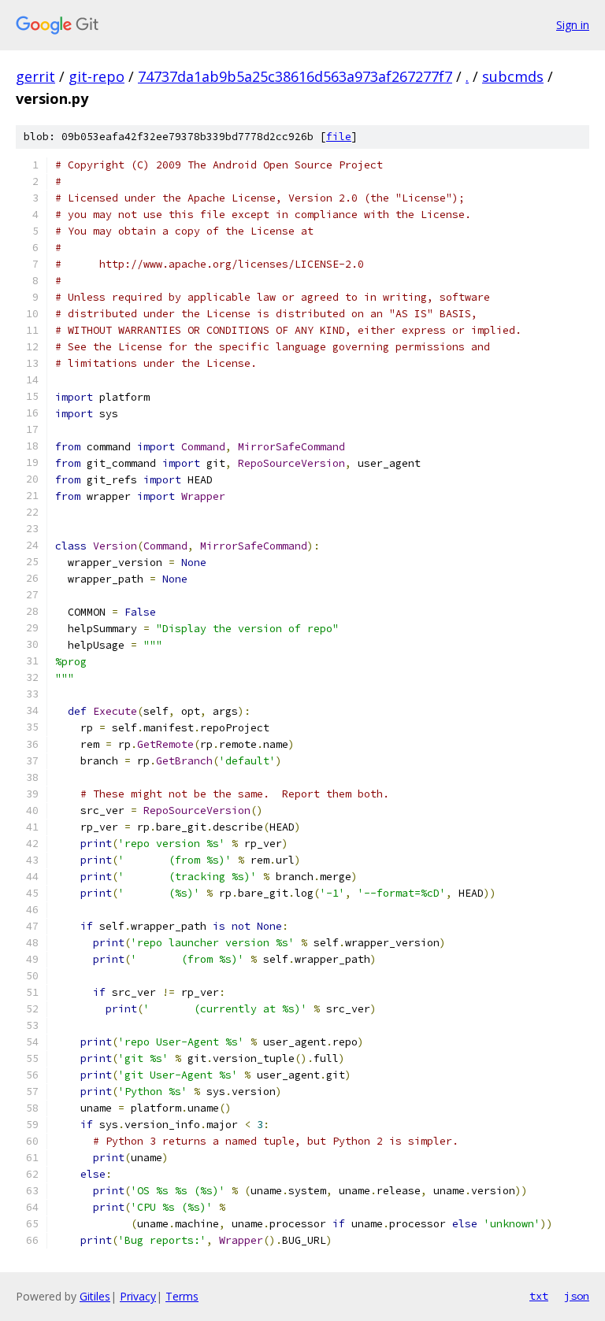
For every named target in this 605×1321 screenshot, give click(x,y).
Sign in (572, 24)
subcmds (513, 76)
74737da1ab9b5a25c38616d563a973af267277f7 (295, 76)
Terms (182, 1296)
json (576, 1296)
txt (538, 1296)
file (338, 136)
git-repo (96, 76)
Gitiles (95, 1296)
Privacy (138, 1296)
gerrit (35, 76)
